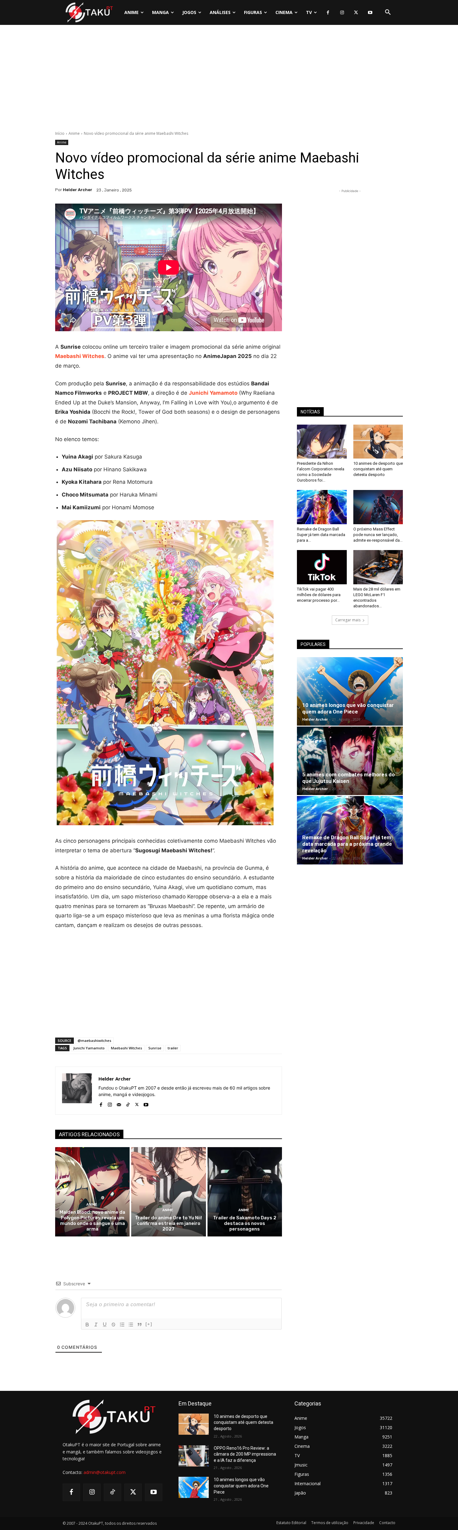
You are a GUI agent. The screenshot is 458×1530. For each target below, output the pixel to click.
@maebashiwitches (94, 1040)
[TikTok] (128, 1103)
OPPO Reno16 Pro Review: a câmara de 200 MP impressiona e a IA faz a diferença (245, 1454)
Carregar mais (347, 620)
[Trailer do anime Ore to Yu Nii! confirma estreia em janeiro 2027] (168, 1191)
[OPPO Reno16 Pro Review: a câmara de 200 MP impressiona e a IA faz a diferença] (194, 1455)
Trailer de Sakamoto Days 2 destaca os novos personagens (244, 1223)
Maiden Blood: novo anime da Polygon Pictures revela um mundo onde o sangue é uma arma (92, 1220)
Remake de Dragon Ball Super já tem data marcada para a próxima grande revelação (347, 844)
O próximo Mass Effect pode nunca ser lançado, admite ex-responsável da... (378, 535)
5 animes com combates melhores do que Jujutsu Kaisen (348, 777)
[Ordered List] (122, 1324)
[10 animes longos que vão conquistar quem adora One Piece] (350, 691)
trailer (173, 1048)
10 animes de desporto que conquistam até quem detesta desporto (378, 469)
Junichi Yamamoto (89, 1048)
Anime (74, 133)
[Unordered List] (130, 1324)
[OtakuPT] (89, 12)
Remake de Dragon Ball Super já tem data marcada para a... (321, 535)
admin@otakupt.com (104, 1472)
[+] (149, 1324)
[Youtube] (370, 12)
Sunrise (154, 1048)
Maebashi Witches (126, 1048)
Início (59, 133)
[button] (387, 12)
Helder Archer (77, 190)
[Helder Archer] (77, 1090)
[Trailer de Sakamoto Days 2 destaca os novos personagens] (245, 1191)
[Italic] (96, 1324)
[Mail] (119, 1103)
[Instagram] (341, 12)
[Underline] (104, 1324)
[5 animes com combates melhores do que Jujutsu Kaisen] (350, 761)
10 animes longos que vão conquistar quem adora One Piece (348, 708)
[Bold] (87, 1324)
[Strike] (113, 1324)
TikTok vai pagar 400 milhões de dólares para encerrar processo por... (319, 595)
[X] (356, 12)
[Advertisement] (229, 79)
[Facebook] (327, 12)
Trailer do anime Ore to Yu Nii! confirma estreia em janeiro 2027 (168, 1223)
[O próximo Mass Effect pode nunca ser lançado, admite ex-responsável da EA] (378, 507)
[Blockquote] (139, 1324)
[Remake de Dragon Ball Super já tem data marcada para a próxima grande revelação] (322, 507)
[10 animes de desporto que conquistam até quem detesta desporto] (378, 442)
